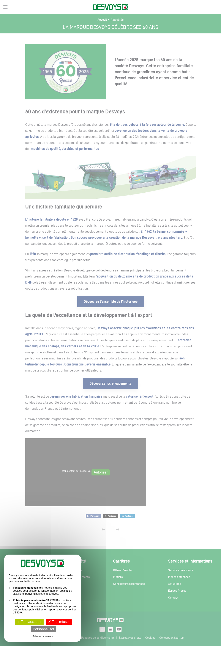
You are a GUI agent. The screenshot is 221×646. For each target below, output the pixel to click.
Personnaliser (43, 629)
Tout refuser (60, 622)
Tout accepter (30, 622)
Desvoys (110, 7)
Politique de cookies (43, 636)
